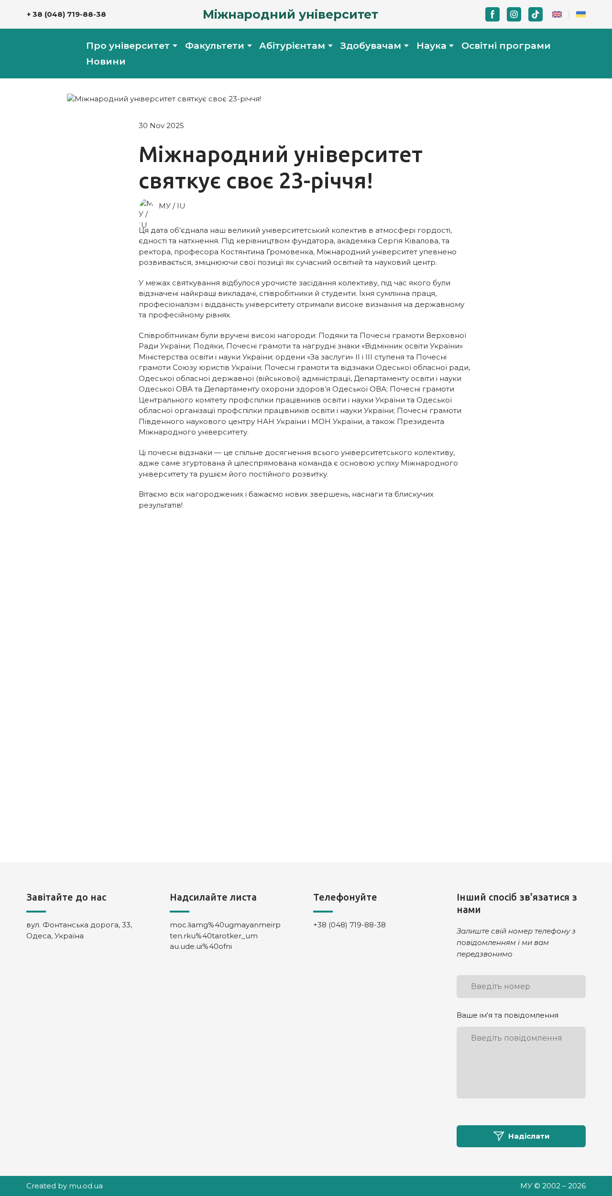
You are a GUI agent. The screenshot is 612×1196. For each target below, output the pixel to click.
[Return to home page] (46, 53)
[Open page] (557, 14)
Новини (106, 61)
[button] (492, 14)
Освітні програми (506, 45)
